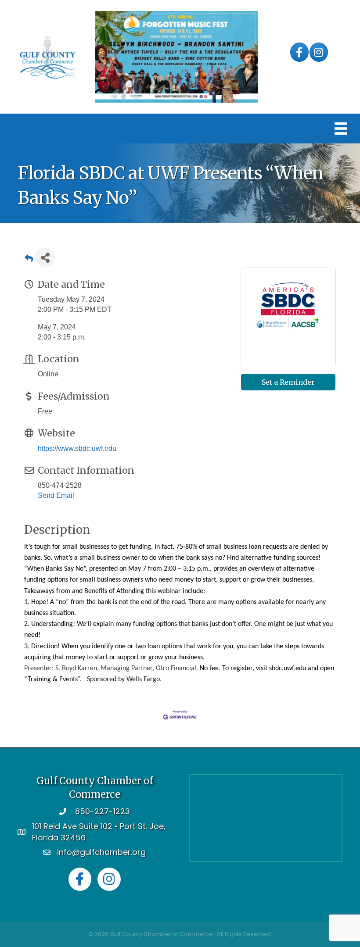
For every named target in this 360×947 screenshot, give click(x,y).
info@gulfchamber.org (101, 852)
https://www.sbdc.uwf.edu (77, 448)
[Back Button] (29, 260)
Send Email (56, 495)
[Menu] (341, 128)
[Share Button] (45, 257)
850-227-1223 (102, 811)
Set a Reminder (288, 382)
